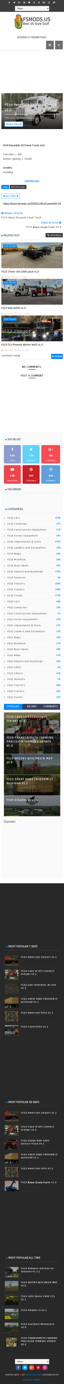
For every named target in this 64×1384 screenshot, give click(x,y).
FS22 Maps (14, 637)
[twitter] (14, 2)
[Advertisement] (32, 70)
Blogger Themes (32, 1380)
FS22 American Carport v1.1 (39, 957)
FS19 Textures (16, 577)
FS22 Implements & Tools (24, 625)
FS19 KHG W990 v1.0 (13, 308)
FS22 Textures (16, 679)
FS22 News (14, 655)
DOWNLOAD (32, 181)
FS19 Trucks (10, 246)
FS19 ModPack (16, 559)
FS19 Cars (13, 517)
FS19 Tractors (16, 583)
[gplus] (19, 2)
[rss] (39, 2)
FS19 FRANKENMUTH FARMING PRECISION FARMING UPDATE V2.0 (30, 742)
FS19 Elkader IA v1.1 (22, 800)
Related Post (12, 235)
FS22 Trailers (16, 691)
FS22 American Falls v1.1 (37, 1012)
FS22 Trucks (15, 697)
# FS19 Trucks (18, 187)
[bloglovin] (29, 2)
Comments (51, 706)
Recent (32, 706)
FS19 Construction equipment (27, 529)
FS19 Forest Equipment (22, 535)
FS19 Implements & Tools (24, 541)
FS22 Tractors (16, 685)
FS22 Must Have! (18, 649)
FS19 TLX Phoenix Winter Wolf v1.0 (22, 344)
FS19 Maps (14, 553)
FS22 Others (15, 673)
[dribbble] (34, 2)
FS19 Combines (17, 523)
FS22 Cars (13, 601)
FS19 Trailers (16, 589)
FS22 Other (14, 667)
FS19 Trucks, (29, 117)
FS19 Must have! (18, 565)
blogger (57, 356)
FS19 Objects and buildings (25, 571)
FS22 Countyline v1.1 (34, 1026)
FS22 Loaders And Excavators (26, 631)
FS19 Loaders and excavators (26, 547)
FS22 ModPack (16, 643)
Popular (13, 706)
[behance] (44, 2)
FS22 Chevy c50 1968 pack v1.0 (20, 271)
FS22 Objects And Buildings (25, 661)
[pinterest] (24, 2)
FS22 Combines (17, 607)
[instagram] (49, 2)
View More (55, 235)
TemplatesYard (33, 1375)
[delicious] (54, 2)
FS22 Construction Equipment (27, 613)
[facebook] (9, 2)
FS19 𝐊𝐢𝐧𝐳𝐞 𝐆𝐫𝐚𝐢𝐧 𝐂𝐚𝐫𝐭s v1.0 (39, 1182)
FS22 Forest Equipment (22, 619)
